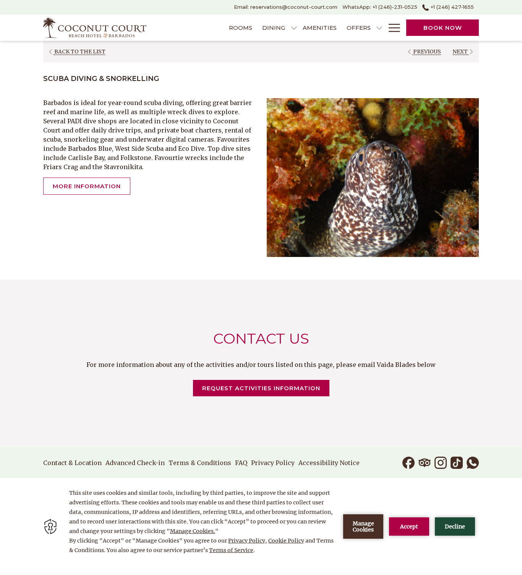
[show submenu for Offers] (379, 28)
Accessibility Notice (329, 463)
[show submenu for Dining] (294, 28)
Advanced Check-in (135, 463)
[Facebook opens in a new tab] (408, 462)
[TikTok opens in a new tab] (457, 462)
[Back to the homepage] (94, 28)
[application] (261, 526)
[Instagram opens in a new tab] (440, 462)
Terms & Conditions (200, 463)
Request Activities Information (265, 388)
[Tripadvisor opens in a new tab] (424, 462)
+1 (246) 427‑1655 (451, 7)
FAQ (241, 463)
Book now (442, 27)
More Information (87, 186)
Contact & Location (72, 463)
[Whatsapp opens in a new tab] (473, 462)
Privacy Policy (273, 463)
